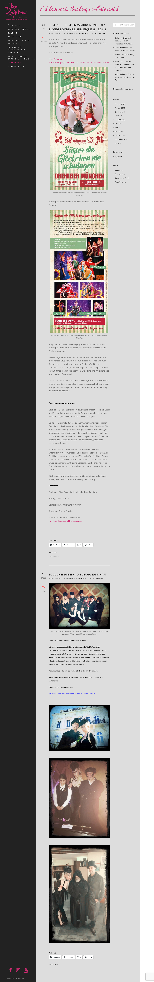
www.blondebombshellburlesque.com (65, 521)
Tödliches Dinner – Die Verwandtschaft (78, 574)
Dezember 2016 (121, 139)
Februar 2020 (120, 104)
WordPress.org (120, 182)
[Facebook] (10, 970)
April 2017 (118, 127)
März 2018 (119, 116)
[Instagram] (18, 970)
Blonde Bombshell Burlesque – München (21, 57)
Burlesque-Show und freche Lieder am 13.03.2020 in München (124, 41)
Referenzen (15, 37)
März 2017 (119, 131)
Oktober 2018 (120, 112)
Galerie (12, 33)
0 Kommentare (100, 33)
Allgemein (69, 33)
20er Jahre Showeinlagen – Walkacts (18, 49)
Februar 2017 (120, 135)
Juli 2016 (118, 143)
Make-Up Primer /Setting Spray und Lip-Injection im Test (125, 77)
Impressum (15, 63)
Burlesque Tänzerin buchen (20, 42)
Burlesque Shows (19, 29)
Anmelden (118, 170)
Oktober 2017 (120, 123)
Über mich (14, 25)
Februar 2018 (120, 120)
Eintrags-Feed (120, 174)
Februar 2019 (120, 108)
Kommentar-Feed (121, 178)
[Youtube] (25, 970)
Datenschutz (16, 67)
